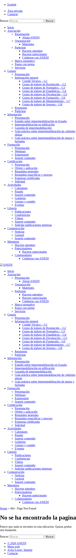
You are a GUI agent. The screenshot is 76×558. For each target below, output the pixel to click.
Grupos (11, 71)
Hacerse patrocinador (34, 54)
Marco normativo (25, 60)
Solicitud (20, 181)
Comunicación (15, 228)
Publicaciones (23, 211)
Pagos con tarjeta (24, 64)
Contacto (12, 14)
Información (14, 114)
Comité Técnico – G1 (34, 81)
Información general (26, 77)
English (11, 4)
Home (3, 508)
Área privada (15, 10)
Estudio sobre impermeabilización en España (41, 121)
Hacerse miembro (32, 50)
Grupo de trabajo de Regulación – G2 (44, 84)
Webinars (20, 151)
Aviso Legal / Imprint (19, 549)
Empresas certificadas (27, 178)
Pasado (19, 191)
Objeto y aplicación (26, 168)
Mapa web (13, 546)
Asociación (13, 30)
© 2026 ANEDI (16, 543)
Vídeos (19, 218)
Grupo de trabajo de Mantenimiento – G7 (46, 101)
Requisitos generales (27, 171)
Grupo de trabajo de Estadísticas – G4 (44, 91)
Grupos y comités (25, 201)
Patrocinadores (23, 248)
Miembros (13, 241)
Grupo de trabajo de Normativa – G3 (43, 87)
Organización (22, 40)
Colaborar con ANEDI (35, 57)
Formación (13, 144)
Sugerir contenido (25, 158)
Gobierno (20, 198)
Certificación (14, 161)
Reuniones (21, 107)
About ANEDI (30, 37)
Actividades (14, 184)
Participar (20, 47)
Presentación (22, 34)
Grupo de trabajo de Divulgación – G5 (44, 94)
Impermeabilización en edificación (35, 124)
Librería (12, 208)
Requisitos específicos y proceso (33, 174)
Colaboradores (23, 255)
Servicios (20, 67)
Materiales (28, 44)
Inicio (10, 27)
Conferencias (22, 215)
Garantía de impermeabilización (33, 127)
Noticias (19, 231)
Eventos (19, 204)
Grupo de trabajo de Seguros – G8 (42, 104)
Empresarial (22, 154)
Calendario (21, 188)
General (19, 235)
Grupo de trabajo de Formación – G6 (43, 97)
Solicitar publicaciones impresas (33, 225)
